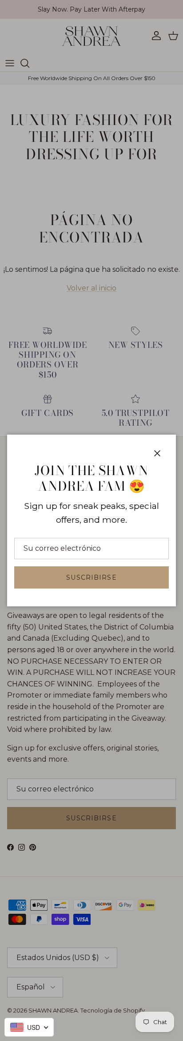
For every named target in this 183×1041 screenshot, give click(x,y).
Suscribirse (91, 577)
